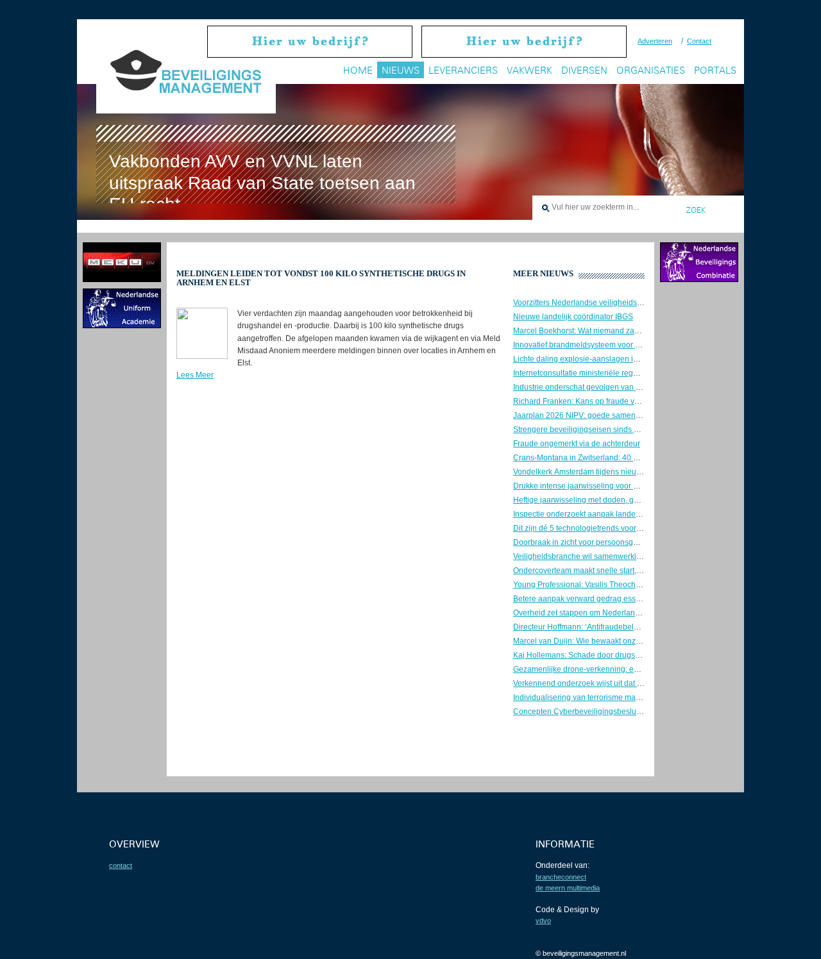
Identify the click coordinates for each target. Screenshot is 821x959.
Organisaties (650, 70)
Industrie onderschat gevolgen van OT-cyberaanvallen (607, 387)
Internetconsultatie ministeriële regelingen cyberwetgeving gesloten (631, 373)
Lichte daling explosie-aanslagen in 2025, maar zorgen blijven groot (631, 358)
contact (120, 865)
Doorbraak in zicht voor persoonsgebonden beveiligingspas (617, 542)
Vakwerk (529, 70)
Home (358, 70)
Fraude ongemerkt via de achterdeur (576, 443)
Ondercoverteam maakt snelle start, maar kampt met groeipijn (620, 570)
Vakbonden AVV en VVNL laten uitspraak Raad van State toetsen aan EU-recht (262, 182)
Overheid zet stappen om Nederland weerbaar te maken (611, 612)
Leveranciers (463, 70)
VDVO (543, 920)
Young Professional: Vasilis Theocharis (580, 584)
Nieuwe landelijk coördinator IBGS (573, 316)
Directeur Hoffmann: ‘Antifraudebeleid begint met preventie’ (616, 626)
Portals (715, 70)
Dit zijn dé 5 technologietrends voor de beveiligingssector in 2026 (627, 528)
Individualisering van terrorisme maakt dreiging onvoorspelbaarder (629, 697)
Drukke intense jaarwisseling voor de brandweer (597, 485)
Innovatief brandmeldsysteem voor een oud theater (601, 344)
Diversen (584, 70)
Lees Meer (195, 375)
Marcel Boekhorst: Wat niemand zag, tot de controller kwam (616, 330)
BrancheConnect (561, 877)
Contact (699, 41)
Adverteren (655, 41)
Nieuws (400, 70)
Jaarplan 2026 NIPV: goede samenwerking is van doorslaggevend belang (642, 415)
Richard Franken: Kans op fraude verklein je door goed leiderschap (630, 401)
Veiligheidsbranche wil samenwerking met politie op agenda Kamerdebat (640, 556)
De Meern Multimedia (568, 888)
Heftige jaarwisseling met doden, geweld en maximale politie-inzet (628, 500)
